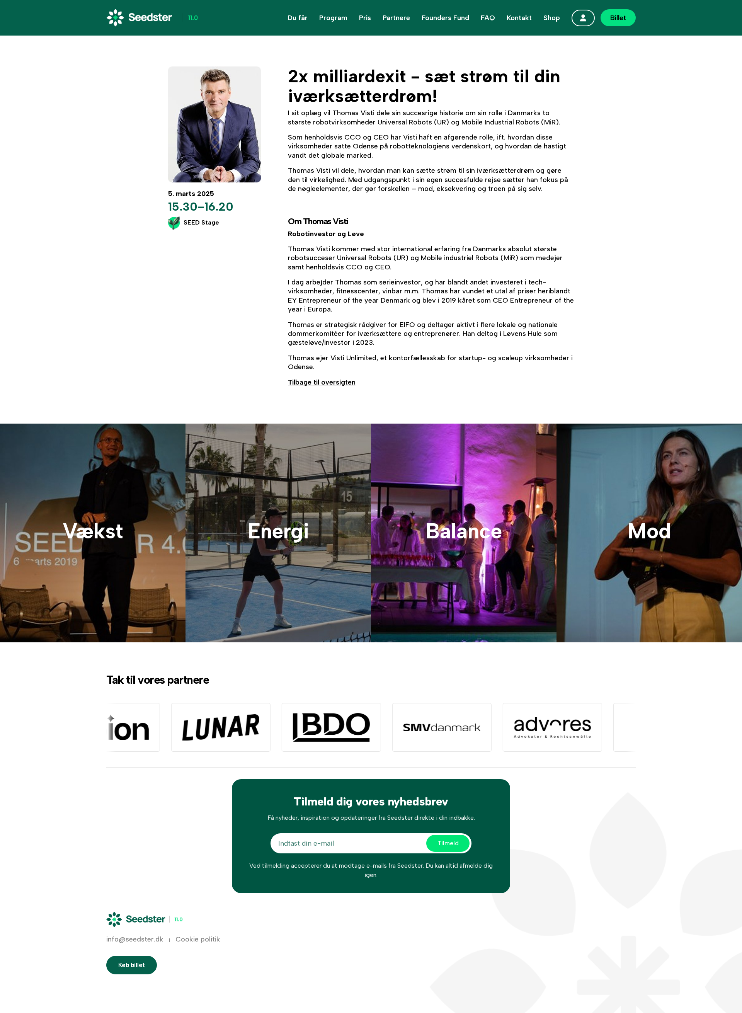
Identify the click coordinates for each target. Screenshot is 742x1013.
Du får (298, 17)
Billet (618, 18)
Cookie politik (197, 939)
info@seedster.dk (134, 939)
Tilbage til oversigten (322, 382)
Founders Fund (445, 17)
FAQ (488, 17)
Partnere (396, 17)
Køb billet (131, 965)
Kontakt (519, 17)
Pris (365, 17)
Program (333, 17)
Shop (551, 17)
